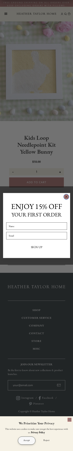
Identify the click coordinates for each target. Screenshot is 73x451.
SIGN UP (36, 247)
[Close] (69, 420)
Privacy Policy (38, 433)
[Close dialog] (66, 196)
